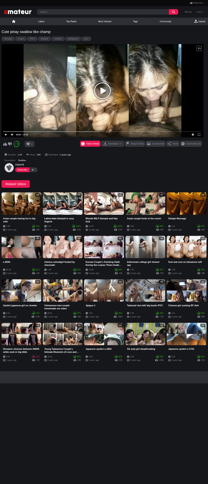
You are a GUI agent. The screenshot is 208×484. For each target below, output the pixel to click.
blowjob (44, 39)
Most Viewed (104, 21)
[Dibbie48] (9, 167)
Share (175, 143)
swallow (58, 39)
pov (86, 39)
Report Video (137, 143)
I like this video (5, 144)
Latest (41, 21)
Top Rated (71, 21)
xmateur (14, 21)
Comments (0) (193, 143)
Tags (135, 21)
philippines (73, 39)
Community (165, 21)
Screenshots (158, 143)
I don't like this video (10, 144)
